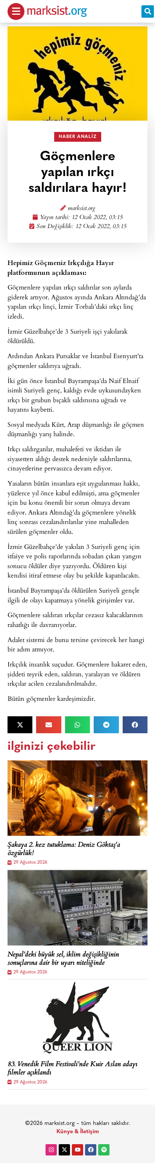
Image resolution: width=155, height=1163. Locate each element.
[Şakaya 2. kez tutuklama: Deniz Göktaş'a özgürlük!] (77, 798)
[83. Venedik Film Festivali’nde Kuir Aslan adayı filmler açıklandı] (77, 1017)
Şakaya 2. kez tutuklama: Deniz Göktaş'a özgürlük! (64, 849)
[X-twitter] (64, 1149)
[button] (147, 11)
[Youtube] (77, 1149)
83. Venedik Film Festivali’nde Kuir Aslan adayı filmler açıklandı (72, 1069)
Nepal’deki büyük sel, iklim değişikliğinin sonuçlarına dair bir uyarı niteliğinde (63, 959)
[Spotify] (103, 1149)
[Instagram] (51, 1149)
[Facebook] (90, 1149)
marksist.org (81, 209)
